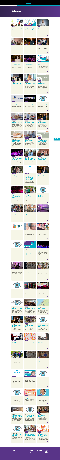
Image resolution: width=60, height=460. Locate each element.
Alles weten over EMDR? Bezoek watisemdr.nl (57, 139)
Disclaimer (28, 457)
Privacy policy (32, 457)
